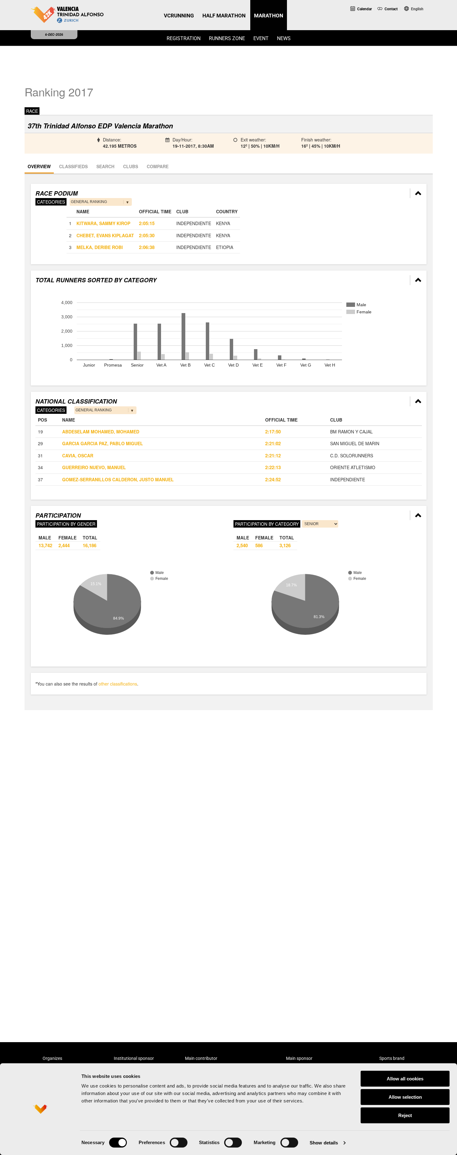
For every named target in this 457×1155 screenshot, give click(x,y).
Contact (390, 9)
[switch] (178, 1143)
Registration (184, 38)
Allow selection (405, 1097)
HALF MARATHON (224, 15)
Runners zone (227, 38)
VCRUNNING (179, 15)
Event (261, 38)
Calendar (364, 9)
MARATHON (268, 15)
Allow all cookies (405, 1078)
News (284, 38)
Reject (405, 1115)
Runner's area (372, 26)
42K (411, 18)
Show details (324, 1142)
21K (385, 18)
